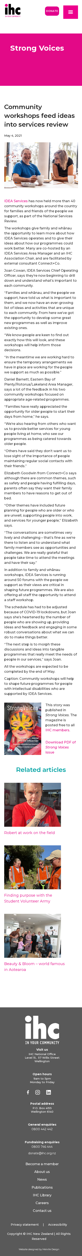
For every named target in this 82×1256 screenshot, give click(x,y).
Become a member (42, 1164)
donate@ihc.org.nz (42, 1153)
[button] (70, 12)
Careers (42, 1203)
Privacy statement (25, 1224)
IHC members (57, 730)
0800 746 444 (42, 1147)
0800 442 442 (42, 1129)
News (42, 1179)
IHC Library (42, 1195)
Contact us (42, 1211)
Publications (42, 1187)
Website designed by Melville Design (39, 1249)
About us (42, 1172)
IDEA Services (16, 201)
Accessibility (57, 1224)
